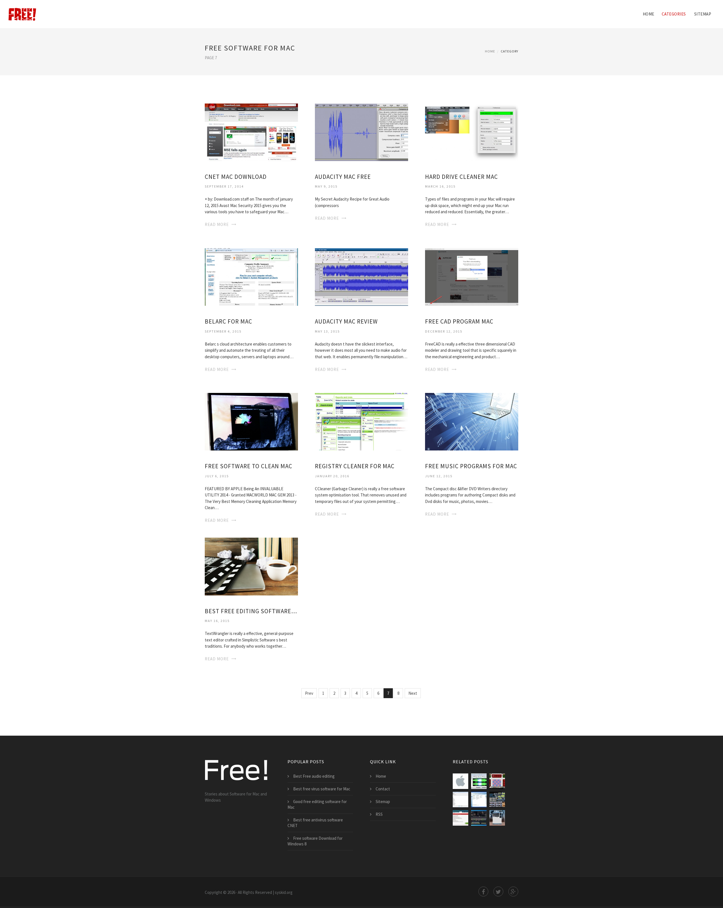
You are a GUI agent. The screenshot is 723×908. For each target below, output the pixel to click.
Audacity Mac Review (346, 321)
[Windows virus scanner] (460, 799)
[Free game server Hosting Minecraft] (497, 818)
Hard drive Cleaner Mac (461, 177)
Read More (217, 224)
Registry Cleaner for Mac (355, 466)
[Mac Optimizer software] (460, 818)
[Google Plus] (513, 891)
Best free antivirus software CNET (315, 822)
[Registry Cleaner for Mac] (361, 421)
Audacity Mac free (343, 177)
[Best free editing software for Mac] (251, 566)
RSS (379, 814)
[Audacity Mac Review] (361, 276)
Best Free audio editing (314, 776)
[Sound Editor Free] (479, 781)
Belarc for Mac (228, 321)
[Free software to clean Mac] (251, 421)
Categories (674, 14)
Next (412, 693)
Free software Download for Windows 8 (315, 841)
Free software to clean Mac (248, 466)
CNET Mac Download (236, 177)
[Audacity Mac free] (361, 131)
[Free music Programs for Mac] (471, 421)
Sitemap (702, 14)
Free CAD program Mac (459, 321)
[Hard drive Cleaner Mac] (471, 131)
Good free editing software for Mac (317, 804)
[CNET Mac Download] (251, 131)
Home (648, 14)
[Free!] (22, 10)
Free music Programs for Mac (471, 466)
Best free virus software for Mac (321, 789)
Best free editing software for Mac (251, 611)
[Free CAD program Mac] (471, 276)
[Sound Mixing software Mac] (460, 781)
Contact (383, 789)
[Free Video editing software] (479, 818)
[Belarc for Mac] (251, 276)
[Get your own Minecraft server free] (497, 781)
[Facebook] (483, 891)
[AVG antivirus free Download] (479, 799)
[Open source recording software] (497, 799)
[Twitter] (498, 891)
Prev (309, 693)
